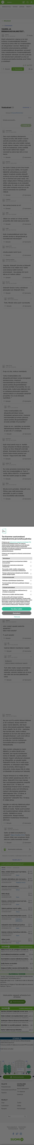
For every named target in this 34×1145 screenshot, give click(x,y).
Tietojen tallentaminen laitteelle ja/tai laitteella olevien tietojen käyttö (15, 573)
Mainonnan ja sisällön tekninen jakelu (12, 594)
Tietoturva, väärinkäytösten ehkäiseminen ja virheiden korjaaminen (14, 591)
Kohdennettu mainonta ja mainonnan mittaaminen (12, 565)
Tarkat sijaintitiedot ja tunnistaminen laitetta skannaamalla (14, 562)
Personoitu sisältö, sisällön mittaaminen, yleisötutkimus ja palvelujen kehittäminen (14, 569)
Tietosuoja (17, 616)
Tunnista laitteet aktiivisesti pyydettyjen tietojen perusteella (15, 583)
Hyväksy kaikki (16, 609)
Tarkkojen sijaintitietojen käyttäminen (13, 580)
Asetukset (16, 613)
